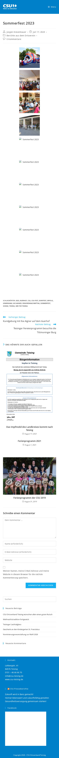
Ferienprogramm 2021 (29, 441)
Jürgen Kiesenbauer (16, 32)
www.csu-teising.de (14, 679)
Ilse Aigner (17, 303)
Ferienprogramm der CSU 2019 (29, 497)
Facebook (12, 708)
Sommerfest (45, 303)
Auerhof (23, 300)
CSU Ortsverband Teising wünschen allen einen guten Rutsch (27, 614)
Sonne (5, 306)
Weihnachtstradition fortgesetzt (16, 619)
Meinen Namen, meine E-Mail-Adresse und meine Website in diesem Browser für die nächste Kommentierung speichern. (26, 574)
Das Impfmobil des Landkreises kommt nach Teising (29, 428)
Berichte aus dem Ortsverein (21, 35)
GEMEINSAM (7, 303)
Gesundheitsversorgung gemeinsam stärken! (25, 701)
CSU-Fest (34, 300)
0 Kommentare (14, 39)
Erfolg (50, 300)
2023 (17, 300)
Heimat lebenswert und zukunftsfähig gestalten (27, 698)
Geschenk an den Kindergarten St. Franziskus (21, 629)
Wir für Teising (22, 306)
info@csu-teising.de (14, 676)
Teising (12, 306)
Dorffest (42, 300)
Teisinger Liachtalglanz (12, 624)
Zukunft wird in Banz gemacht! (19, 694)
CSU (29, 300)
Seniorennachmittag (31, 303)
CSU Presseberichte (19, 689)
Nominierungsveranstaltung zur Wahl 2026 (20, 634)
